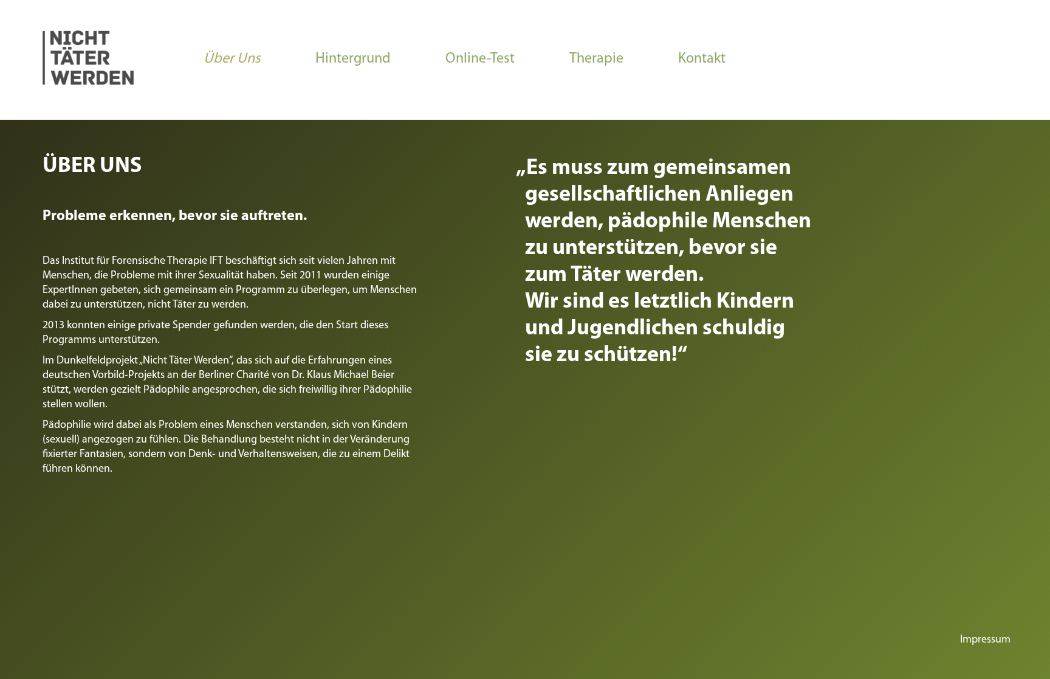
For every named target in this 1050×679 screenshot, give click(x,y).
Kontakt (702, 59)
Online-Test (480, 59)
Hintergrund (353, 59)
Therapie (596, 59)
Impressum (985, 640)
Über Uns (232, 59)
